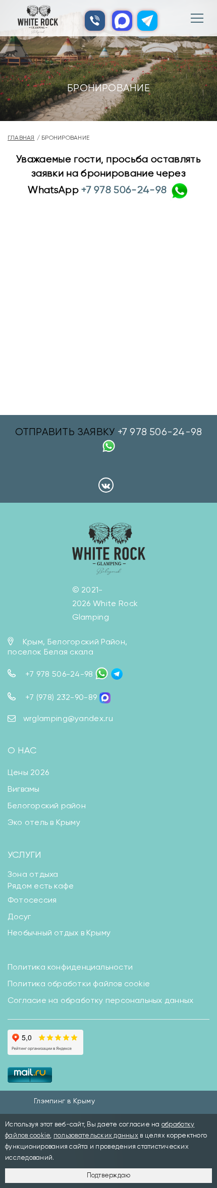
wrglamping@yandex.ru (68, 718)
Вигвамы (24, 789)
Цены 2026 (28, 772)
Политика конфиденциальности (70, 967)
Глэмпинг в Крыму (64, 1101)
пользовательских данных (95, 1135)
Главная (21, 137)
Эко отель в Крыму (44, 822)
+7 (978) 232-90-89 (61, 697)
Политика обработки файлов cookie (79, 983)
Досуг (19, 916)
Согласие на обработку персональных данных (100, 1000)
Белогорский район (47, 805)
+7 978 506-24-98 (124, 190)
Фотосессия (32, 900)
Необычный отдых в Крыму (59, 932)
